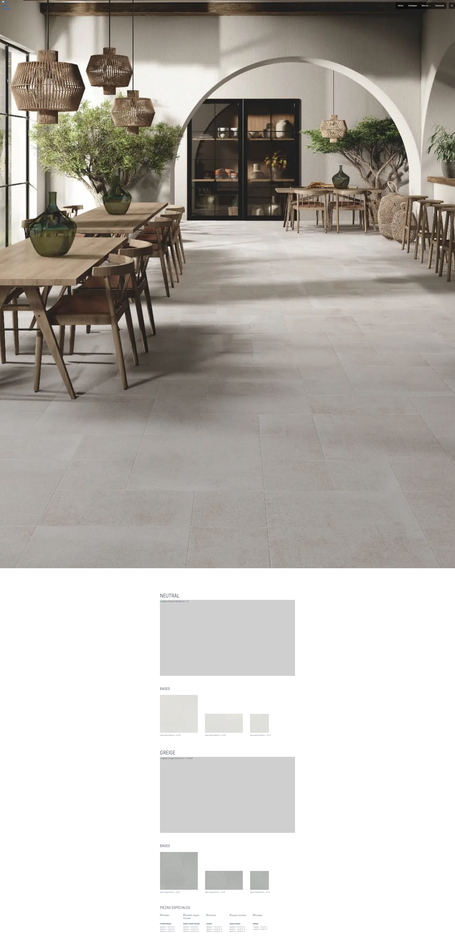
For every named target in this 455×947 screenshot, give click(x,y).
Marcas (425, 6)
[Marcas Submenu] (430, 5)
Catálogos (412, 6)
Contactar (439, 6)
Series (400, 6)
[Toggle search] (452, 6)
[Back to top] (450, 942)
